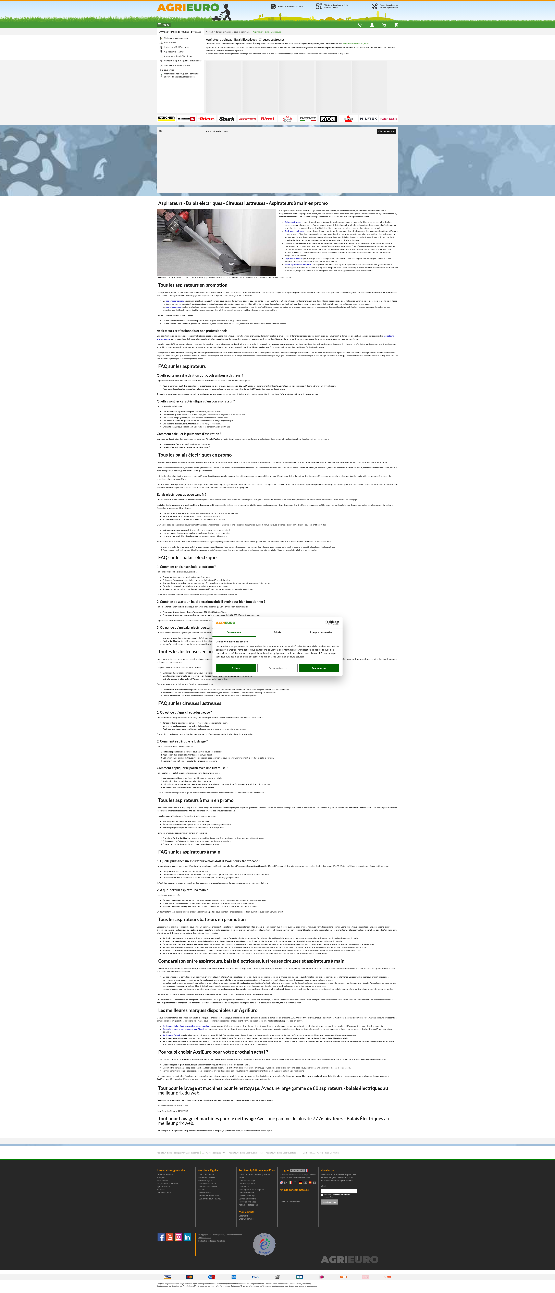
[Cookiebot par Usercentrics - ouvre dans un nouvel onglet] (326, 623)
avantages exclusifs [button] (343, 1180)
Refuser (236, 668)
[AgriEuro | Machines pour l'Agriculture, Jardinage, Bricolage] (195, 7)
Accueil (209, 32)
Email (323, 1186)
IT (294, 1182)
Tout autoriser (319, 668)
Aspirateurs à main (293, 258)
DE (305, 1182)
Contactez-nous (164, 1193)
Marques (161, 1177)
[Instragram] (178, 1244)
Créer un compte (246, 1219)
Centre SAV (244, 1186)
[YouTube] (169, 1244)
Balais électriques (292, 222)
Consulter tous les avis (290, 1201)
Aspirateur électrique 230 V (213, 1153)
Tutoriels (160, 1189)
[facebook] (161, 1244)
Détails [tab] (277, 632)
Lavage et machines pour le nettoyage (180, 32)
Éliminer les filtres (386, 131)
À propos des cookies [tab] (321, 632)
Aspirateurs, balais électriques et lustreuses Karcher (186, 1026)
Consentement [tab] (234, 632)
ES (314, 1182)
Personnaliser (276, 668)
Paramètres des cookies (208, 1196)
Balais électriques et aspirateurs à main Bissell (183, 1029)
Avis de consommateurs (294, 1189)
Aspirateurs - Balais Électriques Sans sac (282, 1153)
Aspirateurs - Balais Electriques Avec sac (245, 1153)
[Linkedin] (187, 1244)
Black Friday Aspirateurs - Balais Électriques (321, 1153)
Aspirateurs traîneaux (294, 231)
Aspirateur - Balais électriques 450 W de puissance (178, 1153)
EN (285, 1182)
